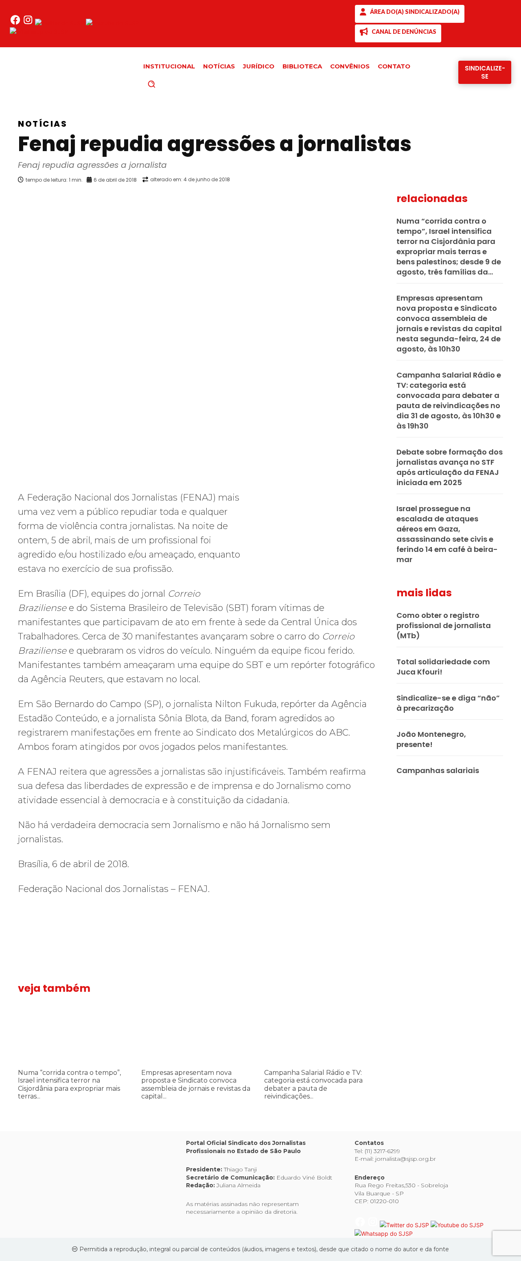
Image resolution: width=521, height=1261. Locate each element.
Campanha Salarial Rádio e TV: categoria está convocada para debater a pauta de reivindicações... (313, 1084)
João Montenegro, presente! (431, 739)
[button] (165, 84)
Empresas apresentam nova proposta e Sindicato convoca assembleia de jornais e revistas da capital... (195, 1084)
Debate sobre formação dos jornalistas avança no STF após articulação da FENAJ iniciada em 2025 (449, 467)
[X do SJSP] (60, 23)
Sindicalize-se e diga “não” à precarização (448, 703)
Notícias (42, 124)
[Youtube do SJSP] (112, 23)
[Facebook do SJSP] (16, 23)
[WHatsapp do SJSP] (39, 31)
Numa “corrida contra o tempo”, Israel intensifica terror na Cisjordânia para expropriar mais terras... (69, 1084)
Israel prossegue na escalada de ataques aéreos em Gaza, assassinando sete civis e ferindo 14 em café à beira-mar (447, 534)
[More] (384, 200)
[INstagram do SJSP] (28, 23)
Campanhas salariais (437, 770)
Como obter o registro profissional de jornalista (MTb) (443, 625)
